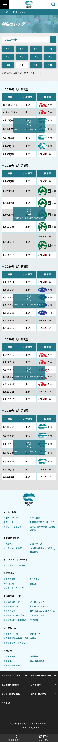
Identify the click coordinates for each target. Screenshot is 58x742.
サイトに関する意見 (11, 694)
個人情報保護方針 (39, 694)
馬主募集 (8, 661)
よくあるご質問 (37, 615)
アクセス (34, 620)
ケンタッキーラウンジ (14, 588)
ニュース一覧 (10, 656)
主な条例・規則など (11, 684)
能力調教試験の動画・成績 (16, 638)
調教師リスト (36, 633)
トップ (5, 12)
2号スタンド (9, 583)
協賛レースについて (13, 526)
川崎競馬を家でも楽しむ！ (42, 522)
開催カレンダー (11, 517)
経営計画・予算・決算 (41, 675)
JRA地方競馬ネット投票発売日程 (41, 550)
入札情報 (6, 703)
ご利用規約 (36, 684)
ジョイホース (36, 543)
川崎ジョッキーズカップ (15, 643)
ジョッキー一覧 (11, 633)
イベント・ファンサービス (16, 565)
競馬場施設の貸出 (12, 665)
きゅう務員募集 (37, 661)
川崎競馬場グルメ (12, 606)
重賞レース (9, 522)
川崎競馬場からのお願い (15, 620)
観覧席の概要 (10, 579)
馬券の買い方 (10, 611)
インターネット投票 (13, 548)
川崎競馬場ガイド (12, 602)
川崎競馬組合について (12, 675)
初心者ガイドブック (39, 606)
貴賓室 (33, 583)
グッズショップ (37, 602)
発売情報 (8, 543)
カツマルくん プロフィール (42, 611)
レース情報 (35, 517)
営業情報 (34, 656)
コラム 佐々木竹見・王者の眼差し (42, 528)
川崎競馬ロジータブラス (15, 615)
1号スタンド (36, 579)
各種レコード (36, 638)
